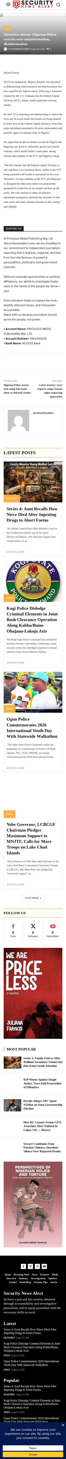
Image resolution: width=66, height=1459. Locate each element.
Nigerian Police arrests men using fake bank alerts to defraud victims (17, 389)
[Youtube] (44, 1266)
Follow (33, 924)
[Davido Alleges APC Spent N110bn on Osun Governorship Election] (12, 1105)
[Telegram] (37, 363)
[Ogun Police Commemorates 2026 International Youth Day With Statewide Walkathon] (33, 692)
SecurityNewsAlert (20, 49)
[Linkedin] (28, 363)
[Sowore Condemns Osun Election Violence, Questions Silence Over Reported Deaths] (12, 1148)
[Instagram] (30, 1266)
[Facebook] (11, 363)
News (7, 28)
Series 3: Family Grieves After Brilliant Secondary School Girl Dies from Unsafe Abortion (42, 1062)
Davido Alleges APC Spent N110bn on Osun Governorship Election (42, 1104)
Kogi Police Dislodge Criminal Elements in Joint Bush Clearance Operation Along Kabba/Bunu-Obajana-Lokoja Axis (32, 619)
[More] (51, 62)
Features (11, 498)
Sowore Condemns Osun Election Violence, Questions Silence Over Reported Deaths (42, 1147)
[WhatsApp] (45, 363)
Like (13, 924)
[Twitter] (20, 363)
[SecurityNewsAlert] (6, 49)
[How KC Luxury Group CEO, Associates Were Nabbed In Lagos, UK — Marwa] (12, 1127)
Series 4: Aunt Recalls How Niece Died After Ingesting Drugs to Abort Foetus (32, 514)
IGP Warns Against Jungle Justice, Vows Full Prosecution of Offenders (42, 1083)
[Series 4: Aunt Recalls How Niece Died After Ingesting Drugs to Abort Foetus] (33, 482)
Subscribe (52, 924)
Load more (32, 898)
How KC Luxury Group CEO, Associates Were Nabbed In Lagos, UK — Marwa (42, 1126)
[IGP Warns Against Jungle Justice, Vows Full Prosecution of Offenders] (12, 1084)
